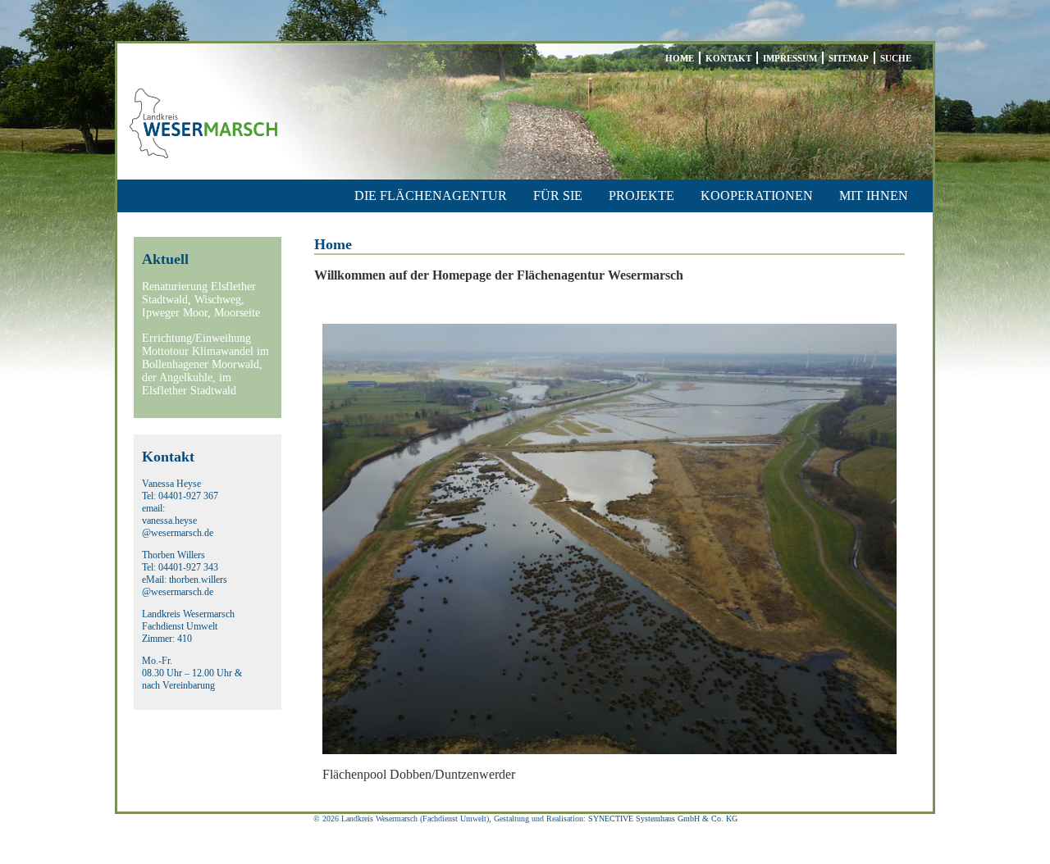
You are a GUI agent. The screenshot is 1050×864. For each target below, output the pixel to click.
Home (679, 58)
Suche (895, 58)
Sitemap (849, 58)
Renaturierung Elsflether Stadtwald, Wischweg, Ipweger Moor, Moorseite (201, 299)
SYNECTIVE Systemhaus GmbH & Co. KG (662, 818)
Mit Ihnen (873, 195)
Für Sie (557, 195)
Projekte (641, 195)
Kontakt (728, 58)
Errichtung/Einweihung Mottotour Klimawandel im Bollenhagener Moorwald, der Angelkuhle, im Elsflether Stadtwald (205, 364)
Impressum (790, 58)
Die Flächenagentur (430, 195)
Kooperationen (757, 195)
